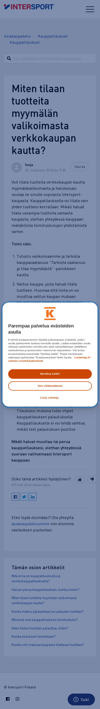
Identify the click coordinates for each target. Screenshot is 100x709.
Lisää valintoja (49, 397)
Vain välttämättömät (50, 385)
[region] (50, 354)
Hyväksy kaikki (50, 373)
